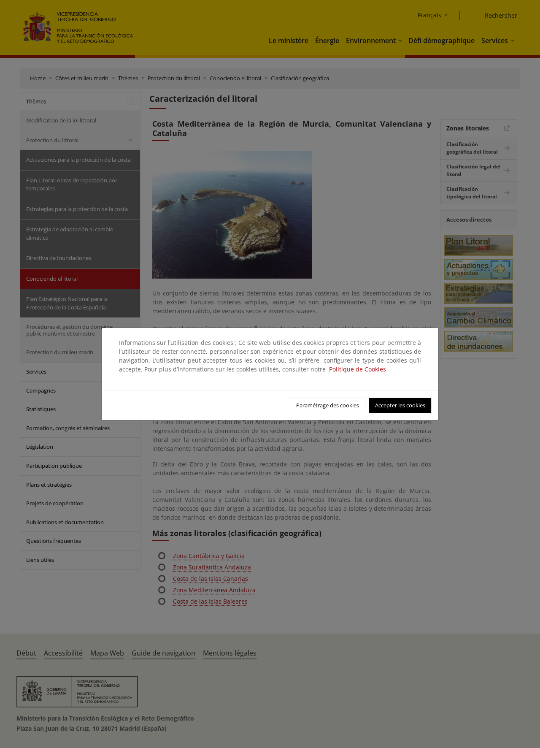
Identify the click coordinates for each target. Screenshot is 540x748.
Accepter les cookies (400, 405)
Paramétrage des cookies (327, 405)
